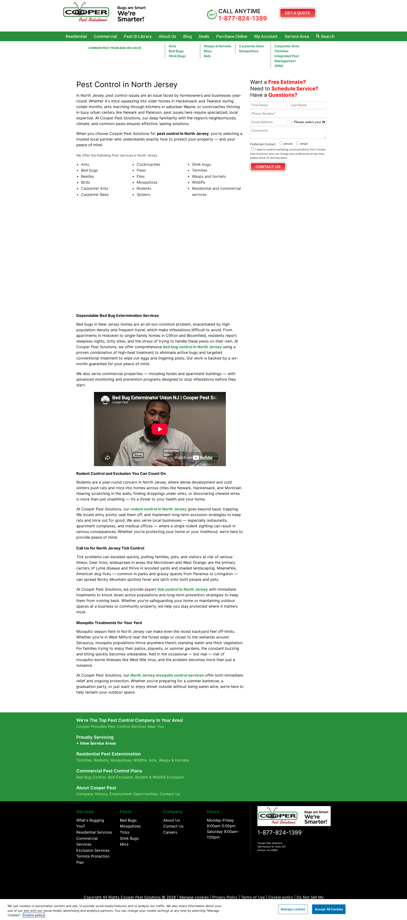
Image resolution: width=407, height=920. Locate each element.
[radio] (285, 143)
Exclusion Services (93, 850)
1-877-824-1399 (279, 832)
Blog (187, 36)
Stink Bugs (129, 838)
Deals (204, 36)
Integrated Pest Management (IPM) (286, 61)
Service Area (297, 36)
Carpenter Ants (286, 46)
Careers (170, 832)
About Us (167, 36)
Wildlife (140, 760)
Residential (76, 36)
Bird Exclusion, (121, 777)
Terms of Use (253, 897)
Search (327, 36)
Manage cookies (194, 897)
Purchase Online (231, 36)
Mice (208, 51)
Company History (91, 793)
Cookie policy (280, 897)
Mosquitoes (248, 51)
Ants (172, 46)
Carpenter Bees (251, 46)
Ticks (124, 832)
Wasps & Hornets (217, 46)
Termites (281, 51)
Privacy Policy (224, 897)
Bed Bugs (176, 51)
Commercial (105, 36)
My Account (265, 36)
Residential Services (94, 832)
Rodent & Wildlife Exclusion (159, 777)
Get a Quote (297, 13)
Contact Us (170, 793)
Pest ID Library (138, 36)
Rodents (101, 760)
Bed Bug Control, (91, 777)
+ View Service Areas (96, 743)
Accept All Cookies (329, 909)
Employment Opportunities (134, 793)
